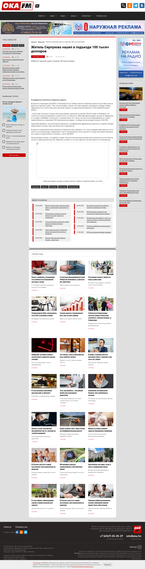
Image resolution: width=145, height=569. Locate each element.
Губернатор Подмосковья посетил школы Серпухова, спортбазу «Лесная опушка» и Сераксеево (99, 316)
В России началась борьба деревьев (99, 232)
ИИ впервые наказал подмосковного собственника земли (71, 466)
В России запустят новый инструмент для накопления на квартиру (44, 466)
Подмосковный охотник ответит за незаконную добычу (130, 169)
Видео (52, 16)
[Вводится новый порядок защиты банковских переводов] (100, 426)
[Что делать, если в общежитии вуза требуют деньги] (72, 352)
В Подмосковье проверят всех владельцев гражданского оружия (98, 213)
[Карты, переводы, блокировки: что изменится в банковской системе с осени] (44, 274)
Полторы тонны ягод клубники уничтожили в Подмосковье (12, 52)
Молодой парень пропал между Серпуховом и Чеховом (129, 116)
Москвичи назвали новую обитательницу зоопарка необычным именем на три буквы (13, 70)
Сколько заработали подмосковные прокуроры (98, 227)
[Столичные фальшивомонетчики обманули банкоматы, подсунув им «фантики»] (72, 274)
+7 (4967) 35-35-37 (111, 536)
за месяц (14, 45)
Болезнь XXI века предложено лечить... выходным (55, 239)
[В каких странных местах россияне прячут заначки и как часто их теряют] (100, 352)
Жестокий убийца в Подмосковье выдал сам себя (130, 201)
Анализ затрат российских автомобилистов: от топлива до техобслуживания (44, 431)
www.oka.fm (77, 553)
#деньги (45, 187)
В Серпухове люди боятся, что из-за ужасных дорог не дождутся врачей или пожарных (99, 220)
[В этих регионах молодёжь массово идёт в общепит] (44, 388)
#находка (53, 187)
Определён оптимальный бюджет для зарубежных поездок (98, 393)
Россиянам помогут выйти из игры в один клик (99, 278)
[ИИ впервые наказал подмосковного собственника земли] (72, 462)
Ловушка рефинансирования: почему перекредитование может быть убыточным (99, 502)
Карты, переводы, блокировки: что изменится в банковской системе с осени (43, 279)
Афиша (73, 16)
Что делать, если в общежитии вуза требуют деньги (72, 356)
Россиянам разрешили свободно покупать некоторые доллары (98, 206)
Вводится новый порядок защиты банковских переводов (100, 430)
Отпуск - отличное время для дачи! (15, 137)
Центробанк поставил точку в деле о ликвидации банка (99, 465)
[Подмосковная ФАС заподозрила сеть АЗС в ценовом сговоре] (44, 310)
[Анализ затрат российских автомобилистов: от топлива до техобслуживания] (44, 426)
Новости (41, 16)
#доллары (62, 187)
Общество (41, 42)
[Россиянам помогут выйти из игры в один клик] (100, 274)
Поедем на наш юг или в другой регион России (14, 131)
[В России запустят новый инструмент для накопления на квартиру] (44, 462)
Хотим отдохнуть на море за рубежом (15, 125)
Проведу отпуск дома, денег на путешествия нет (15, 142)
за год (21, 45)
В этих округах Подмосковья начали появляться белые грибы (13, 87)
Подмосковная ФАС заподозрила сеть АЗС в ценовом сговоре (44, 314)
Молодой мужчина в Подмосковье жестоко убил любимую (130, 159)
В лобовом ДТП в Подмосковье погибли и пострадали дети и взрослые (129, 127)
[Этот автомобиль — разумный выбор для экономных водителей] (72, 388)
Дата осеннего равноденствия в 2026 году (13, 60)
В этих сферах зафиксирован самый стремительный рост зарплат (43, 502)
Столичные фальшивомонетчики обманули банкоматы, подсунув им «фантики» (72, 279)
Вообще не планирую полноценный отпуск (13, 148)
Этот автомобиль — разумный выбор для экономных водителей (71, 393)
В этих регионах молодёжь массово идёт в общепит (42, 392)
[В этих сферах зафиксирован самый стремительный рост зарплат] (44, 497)
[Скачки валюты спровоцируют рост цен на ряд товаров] (72, 310)
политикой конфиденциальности (82, 566)
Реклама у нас (101, 16)
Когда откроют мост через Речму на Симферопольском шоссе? (72, 430)
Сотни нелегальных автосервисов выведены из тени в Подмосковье (130, 138)
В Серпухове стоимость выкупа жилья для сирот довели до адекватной (55, 215)
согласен (37, 563)
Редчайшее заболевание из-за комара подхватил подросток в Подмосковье (129, 148)
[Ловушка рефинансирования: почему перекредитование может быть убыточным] (100, 497)
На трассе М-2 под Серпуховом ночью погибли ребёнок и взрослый (129, 105)
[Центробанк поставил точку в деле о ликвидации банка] (100, 462)
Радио (63, 16)
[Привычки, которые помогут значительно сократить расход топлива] (44, 352)
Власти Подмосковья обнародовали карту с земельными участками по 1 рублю (57, 207)
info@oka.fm (133, 536)
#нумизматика (73, 187)
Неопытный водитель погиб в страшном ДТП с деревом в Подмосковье (129, 180)
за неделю (7, 45)
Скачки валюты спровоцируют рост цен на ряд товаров (71, 314)
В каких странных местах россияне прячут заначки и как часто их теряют (100, 357)
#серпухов (35, 187)
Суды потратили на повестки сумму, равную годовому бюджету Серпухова (57, 223)
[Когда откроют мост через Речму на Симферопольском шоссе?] (72, 426)
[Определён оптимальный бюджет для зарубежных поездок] (100, 388)
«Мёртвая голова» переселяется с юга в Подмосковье (13, 79)
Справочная (86, 16)
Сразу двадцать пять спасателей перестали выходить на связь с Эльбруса (56, 232)
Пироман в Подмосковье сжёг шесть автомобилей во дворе (129, 191)
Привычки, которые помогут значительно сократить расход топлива (43, 357)
